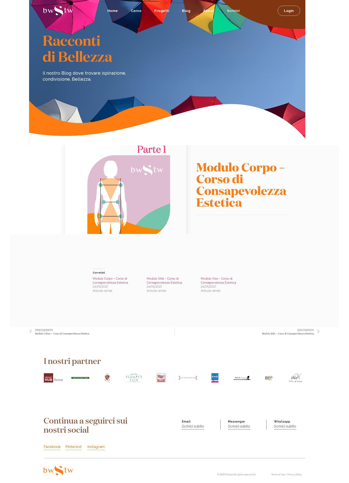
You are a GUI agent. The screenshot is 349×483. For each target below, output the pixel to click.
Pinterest (73, 447)
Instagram (96, 447)
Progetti (161, 11)
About (208, 11)
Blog (186, 11)
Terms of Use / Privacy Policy (286, 474)
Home (112, 11)
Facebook (52, 447)
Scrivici (233, 11)
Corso (136, 11)
